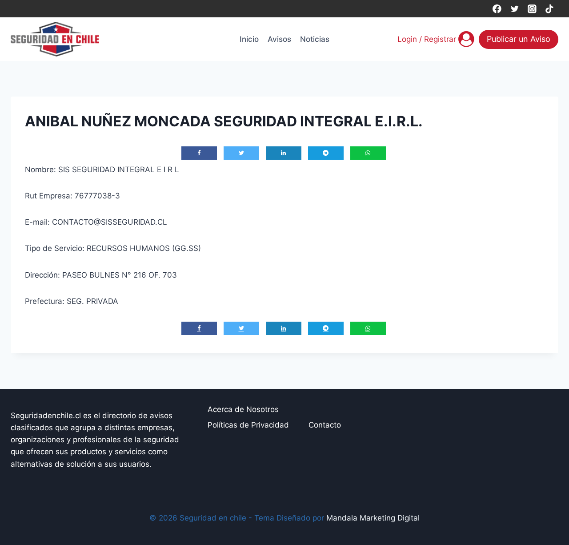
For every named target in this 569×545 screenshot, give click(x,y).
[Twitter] (514, 8)
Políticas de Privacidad (248, 424)
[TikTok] (549, 8)
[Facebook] (496, 8)
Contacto (325, 424)
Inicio (249, 39)
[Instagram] (532, 8)
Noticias (314, 39)
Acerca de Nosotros (243, 409)
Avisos (279, 39)
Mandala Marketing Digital (373, 517)
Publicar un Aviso (518, 39)
